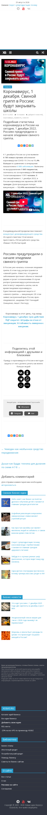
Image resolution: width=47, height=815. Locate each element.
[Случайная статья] (43, 52)
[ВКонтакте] (19, 146)
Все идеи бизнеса (8, 718)
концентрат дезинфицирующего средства (22, 234)
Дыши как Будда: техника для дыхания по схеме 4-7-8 (23, 465)
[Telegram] (32, 146)
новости (25, 118)
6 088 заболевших (25, 166)
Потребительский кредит (12, 753)
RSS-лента (5, 726)
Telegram (17, 413)
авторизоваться (8, 485)
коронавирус (8, 118)
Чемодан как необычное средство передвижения (22, 451)
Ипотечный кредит (9, 750)
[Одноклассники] (21, 146)
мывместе (17, 118)
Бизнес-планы (7, 746)
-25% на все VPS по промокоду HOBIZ (17, 730)
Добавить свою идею (11, 722)
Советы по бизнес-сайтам (12, 761)
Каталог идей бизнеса (10, 714)
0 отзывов (20, 115)
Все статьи (6, 777)
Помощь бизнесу (8, 757)
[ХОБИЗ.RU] (4, 52)
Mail (32, 413)
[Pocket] (27, 146)
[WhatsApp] (30, 146)
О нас (3, 781)
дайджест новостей (35, 115)
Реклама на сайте (9, 785)
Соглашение (6, 789)
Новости (8, 87)
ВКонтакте (25, 407)
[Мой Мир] (24, 146)
